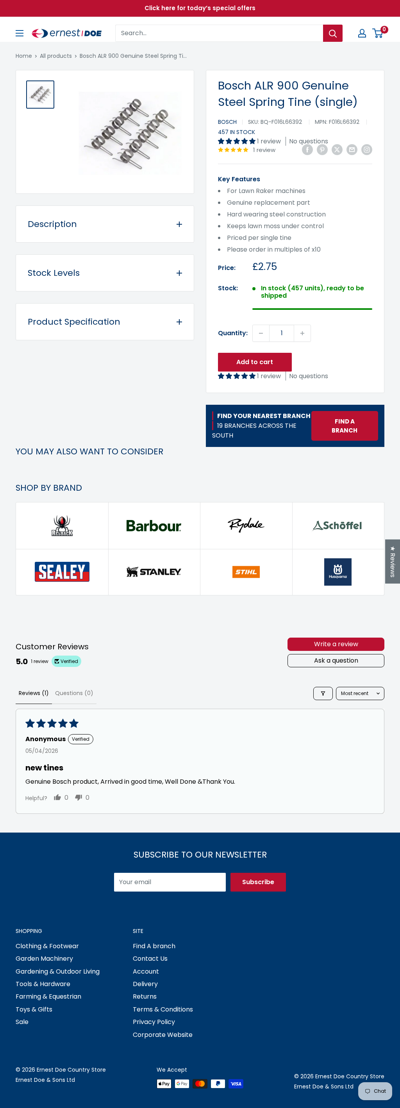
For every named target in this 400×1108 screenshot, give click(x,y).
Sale (22, 1021)
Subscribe (258, 881)
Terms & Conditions (163, 1009)
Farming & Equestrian (48, 996)
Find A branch (154, 946)
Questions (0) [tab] (74, 693)
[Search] (333, 33)
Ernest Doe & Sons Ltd (45, 1080)
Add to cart (254, 361)
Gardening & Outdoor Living (58, 971)
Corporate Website (163, 1034)
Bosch (227, 122)
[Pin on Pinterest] (322, 149)
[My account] (362, 33)
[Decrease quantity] (261, 333)
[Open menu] (19, 33)
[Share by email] (351, 149)
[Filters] (323, 693)
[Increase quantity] (302, 333)
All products (56, 56)
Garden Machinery (44, 958)
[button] (237, 141)
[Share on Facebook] (307, 149)
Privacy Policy (154, 1021)
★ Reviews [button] (392, 561)
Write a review (336, 644)
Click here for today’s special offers (200, 8)
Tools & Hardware (43, 983)
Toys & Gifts (34, 1009)
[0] (378, 33)
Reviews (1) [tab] (34, 693)
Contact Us (150, 958)
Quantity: (233, 333)
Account (146, 971)
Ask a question (336, 660)
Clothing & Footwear (47, 946)
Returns (145, 996)
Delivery (145, 983)
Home (24, 56)
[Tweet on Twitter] (337, 149)
